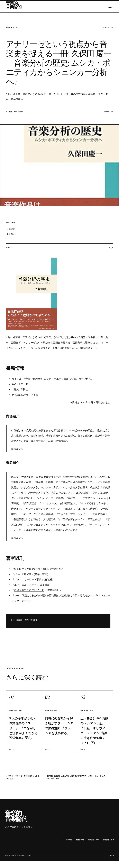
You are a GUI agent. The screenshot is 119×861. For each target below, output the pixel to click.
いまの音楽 (68, 839)
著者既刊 (12, 234)
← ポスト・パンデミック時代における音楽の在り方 (22, 777)
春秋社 (14, 448)
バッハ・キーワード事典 (27, 579)
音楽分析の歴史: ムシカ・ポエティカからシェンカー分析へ (58, 378)
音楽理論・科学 (93, 839)
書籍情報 (12, 229)
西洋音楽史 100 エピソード (29, 590)
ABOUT (111, 856)
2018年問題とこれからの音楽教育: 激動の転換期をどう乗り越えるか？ (53, 595)
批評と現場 (80, 839)
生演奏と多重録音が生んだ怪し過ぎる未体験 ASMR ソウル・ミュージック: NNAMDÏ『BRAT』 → (76, 777)
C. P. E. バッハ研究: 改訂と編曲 (31, 569)
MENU (110, 7)
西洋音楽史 (35, 620)
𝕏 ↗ (111, 248)
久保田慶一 (20, 620)
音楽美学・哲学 (108, 839)
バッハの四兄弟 (22, 574)
